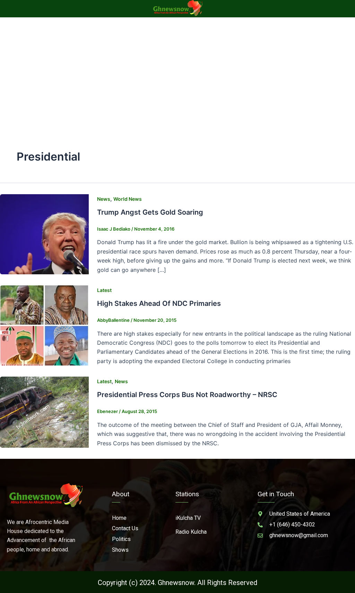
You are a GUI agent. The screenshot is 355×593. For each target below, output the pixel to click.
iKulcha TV (188, 518)
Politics (121, 539)
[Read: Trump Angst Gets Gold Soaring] (44, 233)
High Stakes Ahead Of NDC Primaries (159, 303)
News (103, 199)
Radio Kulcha (191, 531)
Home (119, 518)
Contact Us (125, 528)
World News (127, 199)
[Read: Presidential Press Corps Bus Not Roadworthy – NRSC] (44, 411)
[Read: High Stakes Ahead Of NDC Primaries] (44, 324)
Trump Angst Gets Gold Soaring (150, 212)
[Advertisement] (177, 69)
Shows (120, 550)
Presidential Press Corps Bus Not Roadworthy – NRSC (187, 394)
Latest (104, 290)
